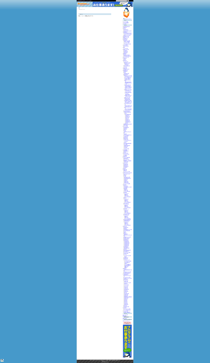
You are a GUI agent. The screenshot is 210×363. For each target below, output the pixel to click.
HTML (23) (125, 169)
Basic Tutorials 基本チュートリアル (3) (128, 109)
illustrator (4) (126, 165)
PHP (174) (125, 226)
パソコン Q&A (125, 21)
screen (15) (126, 288)
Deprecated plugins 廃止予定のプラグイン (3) (128, 83)
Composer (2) (126, 227)
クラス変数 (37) (127, 262)
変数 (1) (126, 267)
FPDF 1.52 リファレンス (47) (128, 235)
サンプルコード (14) (127, 308)
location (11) (126, 291)
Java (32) (124, 307)
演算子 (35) (126, 217)
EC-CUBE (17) (126, 251)
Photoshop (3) (126, 166)
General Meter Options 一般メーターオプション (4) (128, 95)
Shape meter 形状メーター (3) (128, 93)
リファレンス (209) (127, 183)
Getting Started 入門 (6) (128, 107)
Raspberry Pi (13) (126, 36)
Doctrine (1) (126, 233)
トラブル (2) (126, 48)
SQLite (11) (125, 185)
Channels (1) (128, 119)
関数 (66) (126, 205)
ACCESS (125, 192)
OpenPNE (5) (126, 246)
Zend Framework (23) (127, 250)
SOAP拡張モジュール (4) (128, 229)
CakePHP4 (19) (126, 242)
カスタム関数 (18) (127, 264)
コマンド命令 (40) (127, 207)
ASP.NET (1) (125, 38)
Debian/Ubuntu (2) (127, 145)
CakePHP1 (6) (126, 245)
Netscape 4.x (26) (127, 177)
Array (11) (125, 302)
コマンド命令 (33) (127, 225)
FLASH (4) (125, 167)
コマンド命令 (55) (127, 213)
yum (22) (125, 147)
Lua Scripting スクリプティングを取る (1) (128, 77)
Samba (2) (125, 128)
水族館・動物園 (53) (127, 312)
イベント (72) (126, 284)
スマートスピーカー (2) (127, 30)
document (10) (126, 293)
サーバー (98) (125, 126)
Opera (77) (126, 179)
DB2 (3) (125, 197)
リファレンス (126, 61)
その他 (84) (125, 149)
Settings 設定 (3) (127, 98)
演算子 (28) (126, 190)
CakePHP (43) (126, 240)
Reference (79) (126, 73)
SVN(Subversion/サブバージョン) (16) (127, 135)
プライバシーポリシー (126, 320)
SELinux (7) (126, 146)
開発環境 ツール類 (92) (127, 160)
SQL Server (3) (126, 203)
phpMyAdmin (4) (127, 220)
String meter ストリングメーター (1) (128, 91)
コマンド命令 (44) (127, 202)
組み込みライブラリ (127, 62)
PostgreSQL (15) (126, 214)
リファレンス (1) (126, 154)
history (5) (125, 290)
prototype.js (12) (126, 306)
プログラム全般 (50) (126, 157)
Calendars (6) (128, 120)
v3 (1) (126, 113)
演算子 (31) (126, 206)
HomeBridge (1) (126, 127)
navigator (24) (126, 289)
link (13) (125, 292)
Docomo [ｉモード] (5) (127, 271)
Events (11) (127, 117)
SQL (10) (124, 184)
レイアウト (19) (126, 42)
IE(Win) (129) (126, 182)
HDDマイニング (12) (127, 35)
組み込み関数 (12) (127, 265)
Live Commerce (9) (127, 230)
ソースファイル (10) (127, 255)
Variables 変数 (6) (127, 78)
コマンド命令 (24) (127, 196)
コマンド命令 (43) (127, 218)
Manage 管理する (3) (128, 105)
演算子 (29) (126, 201)
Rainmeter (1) (126, 74)
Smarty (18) (126, 258)
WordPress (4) (126, 239)
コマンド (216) (126, 148)
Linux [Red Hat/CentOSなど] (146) (127, 144)
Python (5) (125, 156)
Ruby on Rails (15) (127, 65)
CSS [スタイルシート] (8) (127, 172)
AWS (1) (125, 129)
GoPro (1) (124, 27)
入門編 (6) (125, 155)
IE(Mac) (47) (126, 181)
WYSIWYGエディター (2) (127, 276)
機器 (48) (124, 53)
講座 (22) (125, 170)
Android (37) (125, 39)
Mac (124, 47)
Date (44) (125, 300)
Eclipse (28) (126, 161)
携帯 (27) (124, 268)
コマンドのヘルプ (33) (127, 34)
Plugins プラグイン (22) (128, 80)
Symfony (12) (126, 253)
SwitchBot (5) (126, 29)
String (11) (126, 64)
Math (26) (125, 301)
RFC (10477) (126, 125)
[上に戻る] (2, 361)
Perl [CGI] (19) (125, 153)
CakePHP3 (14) (126, 243)
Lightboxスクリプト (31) (128, 278)
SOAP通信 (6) (126, 150)
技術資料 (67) (125, 70)
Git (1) (125, 72)
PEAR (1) (125, 228)
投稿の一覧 (124, 315)
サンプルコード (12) (127, 277)
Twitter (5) (125, 58)
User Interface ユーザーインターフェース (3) (128, 103)
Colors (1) (127, 118)
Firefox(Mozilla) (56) (127, 178)
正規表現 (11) (126, 257)
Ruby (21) (124, 60)
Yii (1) (125, 231)
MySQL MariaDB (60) (127, 219)
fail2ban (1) (125, 71)
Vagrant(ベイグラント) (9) (127, 132)
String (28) (126, 303)
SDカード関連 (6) (127, 41)
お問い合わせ (125, 318)
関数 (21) (125, 189)
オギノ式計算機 (125, 22)
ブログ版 (124, 23)
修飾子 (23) (126, 266)
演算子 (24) (126, 195)
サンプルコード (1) (127, 173)
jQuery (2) (125, 305)
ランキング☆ (79, 0)
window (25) (126, 294)
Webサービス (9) (126, 49)
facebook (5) (126, 51)
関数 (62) (126, 216)
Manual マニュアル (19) (128, 75)
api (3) (125, 59)
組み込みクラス (127, 63)
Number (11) (126, 304)
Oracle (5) (125, 208)
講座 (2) (125, 232)
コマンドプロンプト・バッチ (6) (127, 141)
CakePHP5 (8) (126, 241)
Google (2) (125, 50)
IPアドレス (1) (126, 46)
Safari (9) (125, 180)
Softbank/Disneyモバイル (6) (128, 270)
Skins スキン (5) (127, 97)
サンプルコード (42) (127, 252)
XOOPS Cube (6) (126, 238)
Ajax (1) (124, 168)
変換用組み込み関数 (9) (128, 296)
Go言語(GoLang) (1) (126, 26)
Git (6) (125, 130)
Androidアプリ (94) (127, 40)
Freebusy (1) (128, 116)
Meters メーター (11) (128, 89)
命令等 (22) (126, 295)
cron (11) (125, 133)
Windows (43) (126, 139)
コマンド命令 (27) (127, 191)
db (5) (126, 256)
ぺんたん (106, 361)
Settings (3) (127, 115)
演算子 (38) (126, 281)
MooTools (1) (126, 279)
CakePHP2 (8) (126, 244)
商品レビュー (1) (126, 37)
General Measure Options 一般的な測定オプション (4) (128, 87)
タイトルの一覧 (125, 314)
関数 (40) (126, 194)
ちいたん (125, 254)
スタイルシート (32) (127, 282)
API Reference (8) (128, 114)
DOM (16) (125, 283)
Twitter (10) (125, 52)
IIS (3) (125, 142)
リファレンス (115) (127, 171)
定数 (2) (126, 263)
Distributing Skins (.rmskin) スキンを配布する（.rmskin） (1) (128, 100)
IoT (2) (124, 28)
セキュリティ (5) (126, 159)
